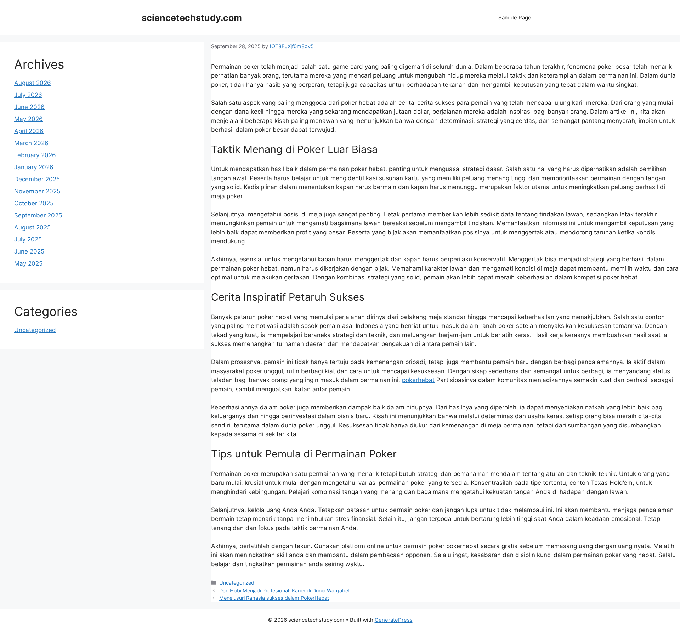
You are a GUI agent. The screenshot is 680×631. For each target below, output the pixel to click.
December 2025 (37, 179)
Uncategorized (236, 583)
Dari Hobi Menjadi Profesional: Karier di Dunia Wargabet (284, 590)
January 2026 (33, 167)
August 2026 (32, 82)
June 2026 (29, 106)
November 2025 (37, 191)
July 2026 (28, 94)
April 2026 (29, 131)
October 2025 (33, 203)
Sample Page (514, 17)
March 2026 (31, 143)
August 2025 (32, 227)
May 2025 (28, 263)
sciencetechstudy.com (192, 17)
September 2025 (38, 215)
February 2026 (35, 155)
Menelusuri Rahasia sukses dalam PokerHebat (274, 598)
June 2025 (29, 251)
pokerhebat (418, 379)
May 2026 (28, 119)
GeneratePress (394, 619)
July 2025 (28, 239)
